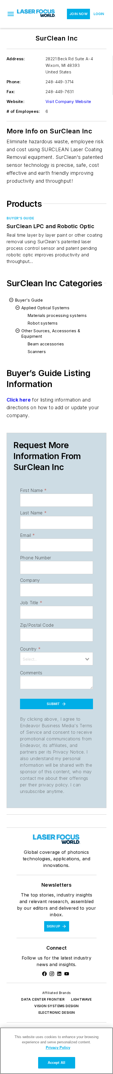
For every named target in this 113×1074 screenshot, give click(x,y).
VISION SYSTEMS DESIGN (56, 1006)
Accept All (56, 1063)
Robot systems (43, 323)
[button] (11, 14)
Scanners (37, 351)
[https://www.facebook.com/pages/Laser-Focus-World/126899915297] (44, 973)
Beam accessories (46, 344)
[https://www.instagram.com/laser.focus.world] (52, 973)
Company (30, 580)
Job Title (31, 602)
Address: (16, 58)
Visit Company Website (68, 101)
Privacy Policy (58, 1048)
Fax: (11, 91)
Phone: (14, 81)
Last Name (33, 512)
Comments (31, 672)
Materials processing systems (57, 315)
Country (30, 649)
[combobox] (56, 658)
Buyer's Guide (20, 218)
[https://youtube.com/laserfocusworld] (66, 973)
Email (27, 535)
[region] (56, 1050)
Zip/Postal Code (37, 625)
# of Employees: (23, 111)
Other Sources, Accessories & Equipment (50, 333)
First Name (33, 490)
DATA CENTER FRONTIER (42, 999)
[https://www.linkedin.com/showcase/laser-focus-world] (59, 973)
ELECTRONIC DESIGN (56, 1012)
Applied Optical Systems (45, 307)
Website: (15, 101)
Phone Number (35, 557)
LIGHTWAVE (81, 999)
